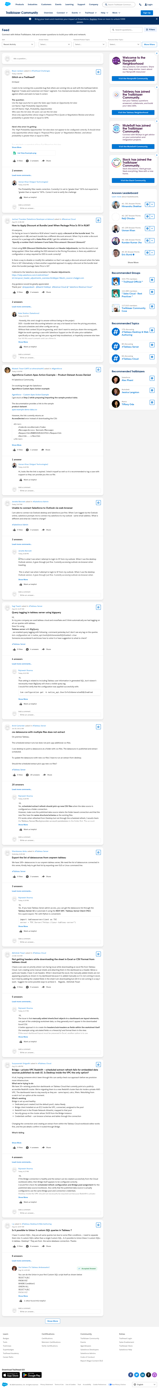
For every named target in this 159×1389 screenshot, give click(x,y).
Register (93, 19)
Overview (48, 12)
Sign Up (147, 12)
